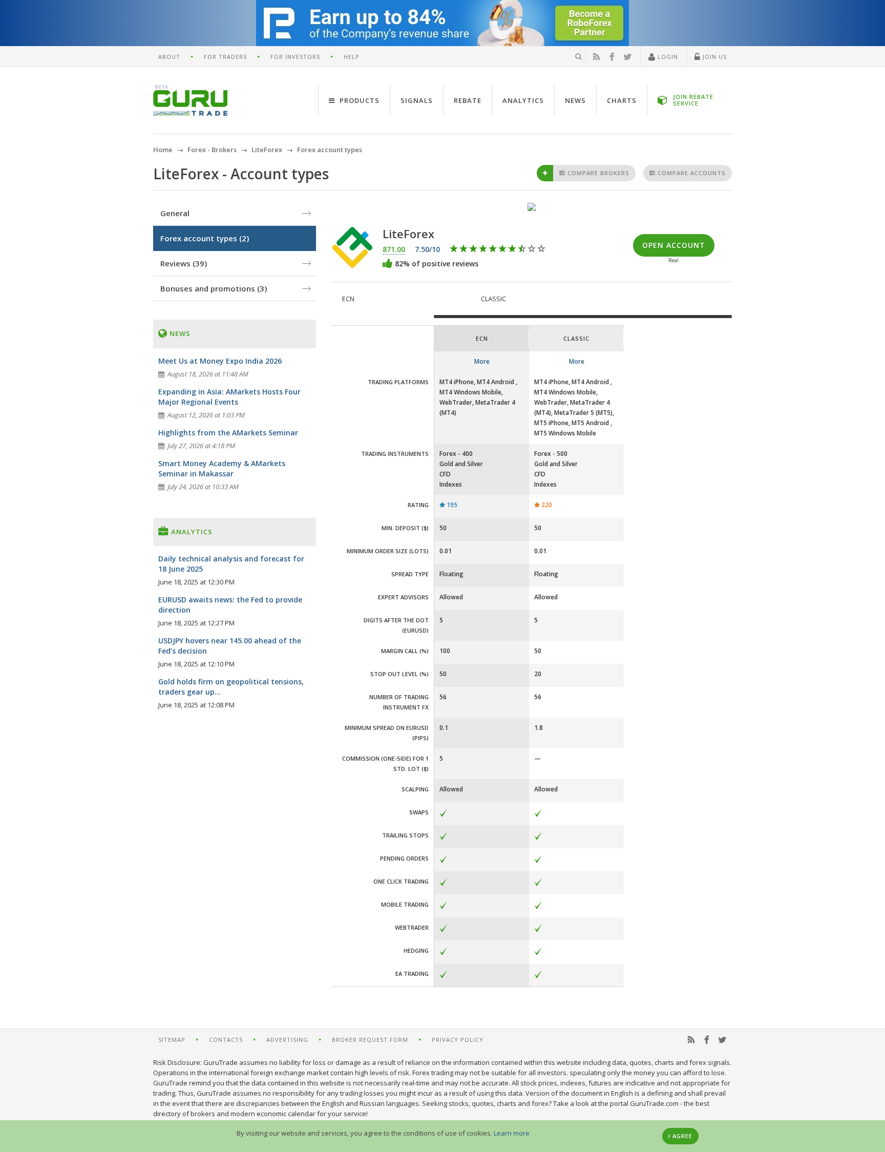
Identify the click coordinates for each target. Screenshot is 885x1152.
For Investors (295, 56)
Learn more (512, 1133)
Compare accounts (691, 173)
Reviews (183, 263)
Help (352, 56)
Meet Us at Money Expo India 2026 (220, 361)
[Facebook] (612, 57)
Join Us (714, 56)
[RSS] (596, 57)
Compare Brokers (597, 173)
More (482, 361)
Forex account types (204, 238)
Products (359, 100)
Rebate (467, 100)
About (169, 56)
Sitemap (171, 1039)
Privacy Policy (457, 1039)
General (174, 213)
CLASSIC (493, 298)
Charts (622, 100)
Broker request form (370, 1039)
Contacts (226, 1039)
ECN (348, 298)
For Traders (225, 56)
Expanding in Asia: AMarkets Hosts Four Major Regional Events (229, 397)
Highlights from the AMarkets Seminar (228, 432)
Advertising (287, 1039)
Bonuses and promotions (213, 288)
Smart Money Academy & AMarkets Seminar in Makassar (221, 468)
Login (667, 56)
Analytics (523, 100)
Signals (417, 100)
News (575, 100)
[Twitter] (628, 57)
